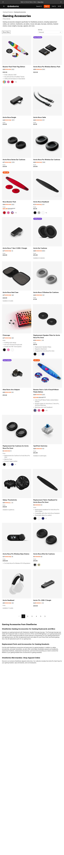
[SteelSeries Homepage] (13, 6)
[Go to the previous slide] (3, 2)
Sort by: (40, 29)
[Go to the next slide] (61, 2)
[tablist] (39, 6)
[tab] (39, 6)
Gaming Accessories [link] (20, 12)
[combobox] (50, 32)
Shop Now (40, 2)
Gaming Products (8, 12)
